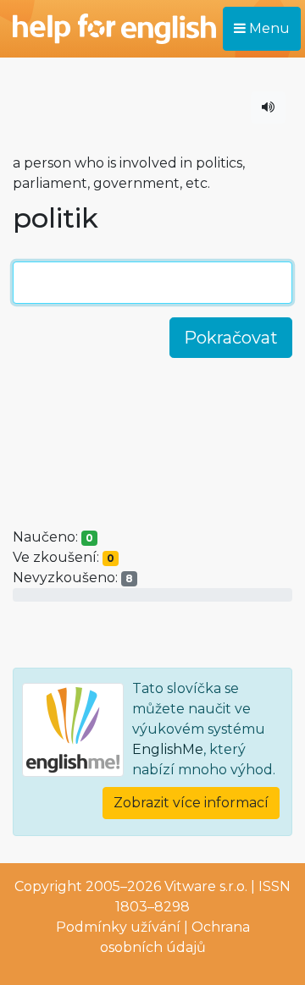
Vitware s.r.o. (205, 886)
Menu (268, 28)
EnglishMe (167, 749)
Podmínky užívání (118, 927)
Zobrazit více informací (191, 803)
